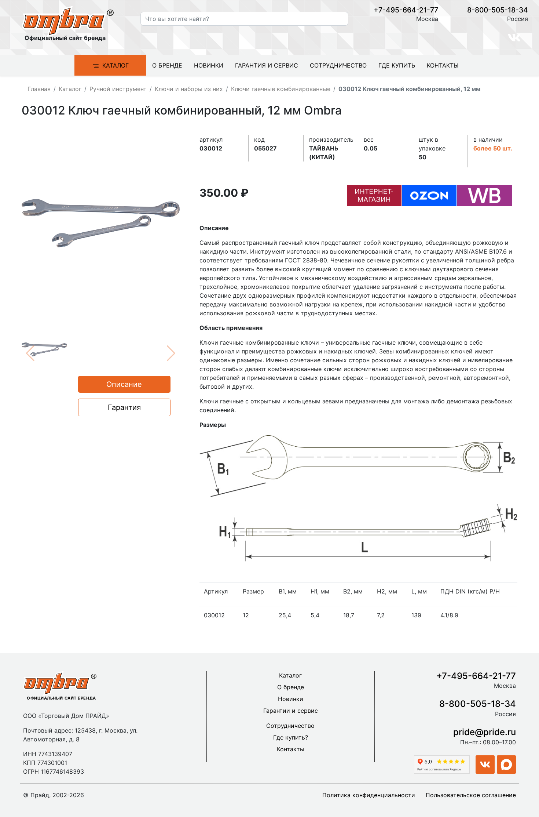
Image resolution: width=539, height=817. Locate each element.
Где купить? (290, 737)
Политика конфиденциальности (368, 795)
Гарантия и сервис (266, 65)
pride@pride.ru (484, 732)
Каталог (115, 65)
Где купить (396, 65)
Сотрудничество (338, 65)
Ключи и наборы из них (189, 88)
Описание (124, 384)
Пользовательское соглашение (471, 795)
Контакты (443, 65)
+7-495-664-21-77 (406, 10)
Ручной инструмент (118, 88)
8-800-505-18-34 (497, 10)
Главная (39, 88)
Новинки (208, 65)
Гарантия (124, 407)
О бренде (167, 65)
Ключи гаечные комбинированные (280, 88)
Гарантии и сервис (290, 710)
